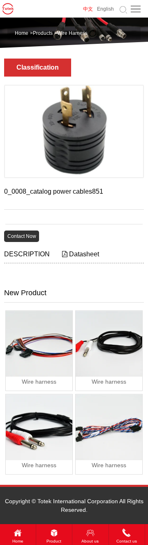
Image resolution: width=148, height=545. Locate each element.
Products (43, 33)
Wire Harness (72, 33)
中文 (88, 9)
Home (21, 33)
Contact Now (21, 236)
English (105, 9)
